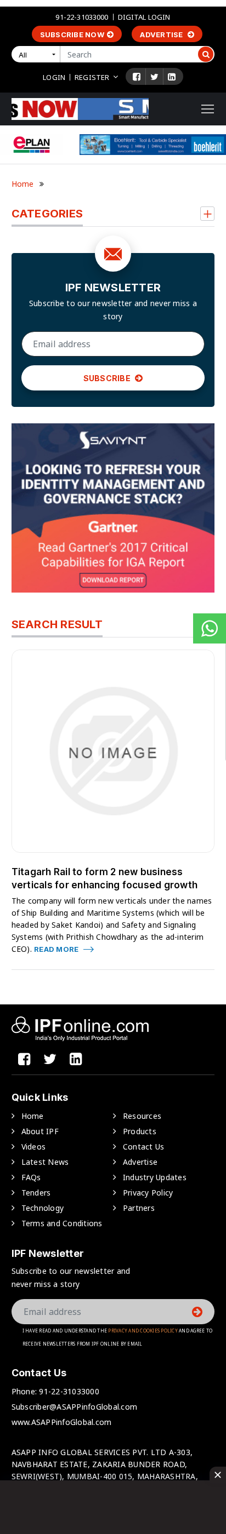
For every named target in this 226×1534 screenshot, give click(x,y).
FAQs (31, 1177)
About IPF (40, 1131)
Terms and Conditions (62, 1223)
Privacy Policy (148, 1192)
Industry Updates (155, 1177)
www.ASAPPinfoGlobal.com (62, 1422)
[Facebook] (136, 76)
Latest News (45, 1162)
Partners (139, 1208)
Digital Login (144, 17)
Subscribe (108, 378)
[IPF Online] (80, 108)
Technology (42, 1208)
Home (23, 184)
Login (54, 77)
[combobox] (38, 54)
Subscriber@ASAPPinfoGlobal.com (75, 1406)
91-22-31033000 (81, 17)
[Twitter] (154, 76)
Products (139, 1131)
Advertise (162, 34)
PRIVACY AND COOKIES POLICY (143, 1331)
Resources (142, 1116)
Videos (33, 1146)
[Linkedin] (172, 76)
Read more (57, 949)
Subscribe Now (72, 34)
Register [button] (92, 77)
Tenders (36, 1192)
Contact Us (144, 1146)
